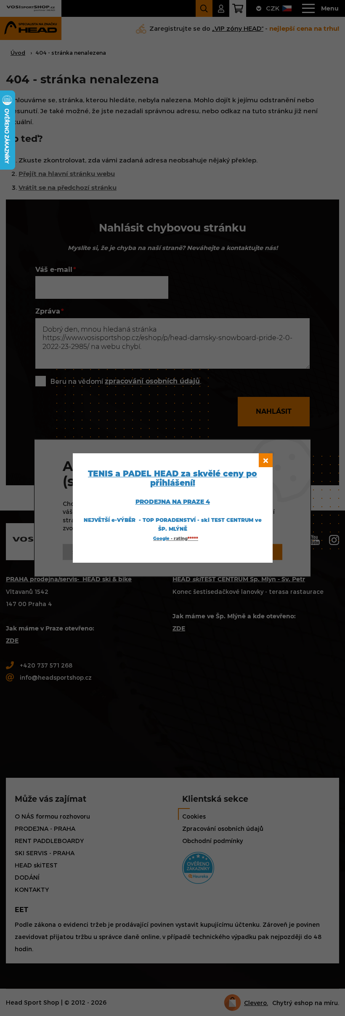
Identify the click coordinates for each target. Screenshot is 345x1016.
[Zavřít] (266, 460)
